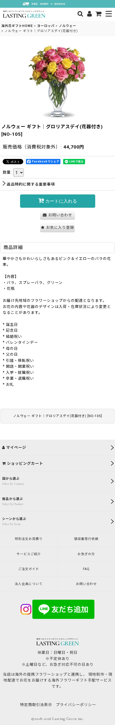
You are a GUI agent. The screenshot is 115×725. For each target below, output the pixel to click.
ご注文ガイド (28, 569)
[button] (109, 14)
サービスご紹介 (29, 554)
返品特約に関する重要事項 (31, 184)
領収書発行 (86, 539)
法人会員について (29, 584)
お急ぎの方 (86, 554)
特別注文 (29, 539)
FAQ (86, 569)
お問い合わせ (86, 584)
